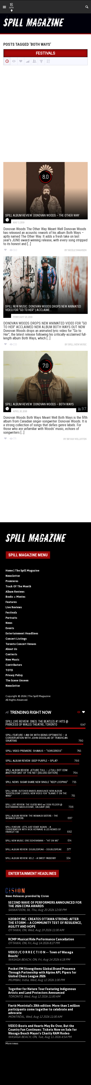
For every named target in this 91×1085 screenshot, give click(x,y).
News (9, 622)
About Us (11, 649)
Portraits (11, 617)
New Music (12, 659)
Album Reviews (15, 591)
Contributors (14, 664)
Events (10, 628)
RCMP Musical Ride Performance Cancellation (41, 939)
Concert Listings (16, 638)
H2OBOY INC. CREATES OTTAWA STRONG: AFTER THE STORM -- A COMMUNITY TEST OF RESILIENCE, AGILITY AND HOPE (45, 922)
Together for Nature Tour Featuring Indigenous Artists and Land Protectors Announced (42, 990)
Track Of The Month (18, 586)
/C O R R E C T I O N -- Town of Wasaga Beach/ (40, 954)
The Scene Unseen (17, 680)
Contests (11, 654)
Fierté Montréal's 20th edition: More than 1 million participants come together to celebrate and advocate (44, 1009)
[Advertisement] (45, 114)
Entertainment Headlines (22, 633)
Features (11, 602)
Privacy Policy (14, 675)
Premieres (12, 581)
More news (12, 1043)
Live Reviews (14, 607)
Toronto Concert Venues (21, 644)
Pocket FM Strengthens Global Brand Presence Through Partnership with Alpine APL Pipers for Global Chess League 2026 (42, 972)
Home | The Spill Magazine (22, 570)
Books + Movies (15, 596)
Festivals (11, 612)
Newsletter (13, 575)
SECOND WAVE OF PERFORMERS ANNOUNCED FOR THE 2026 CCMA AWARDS (45, 904)
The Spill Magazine (39, 696)
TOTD (9, 670)
